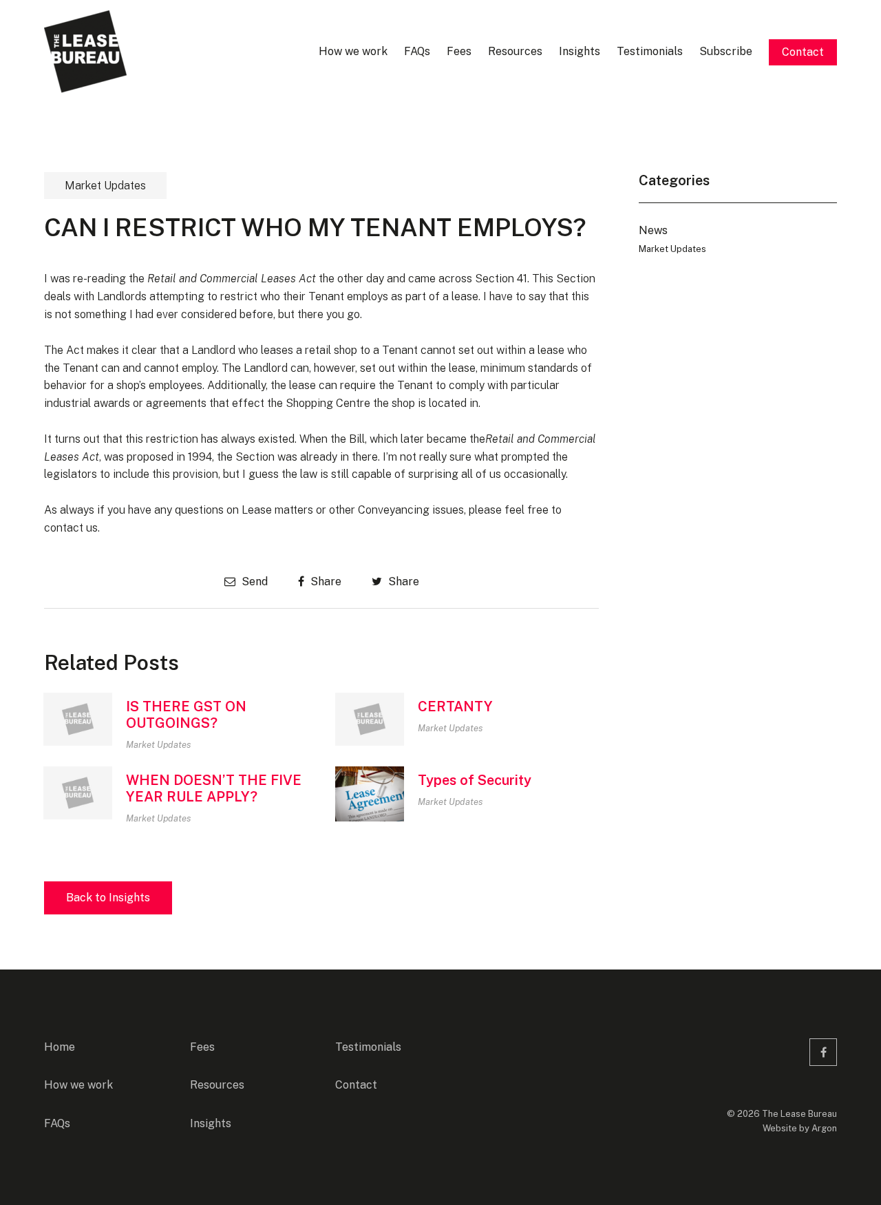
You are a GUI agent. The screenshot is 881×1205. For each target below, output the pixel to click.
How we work (353, 51)
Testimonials (650, 51)
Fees (459, 51)
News (653, 230)
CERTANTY (455, 706)
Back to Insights (108, 897)
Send (253, 581)
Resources (515, 51)
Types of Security (474, 780)
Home (59, 1047)
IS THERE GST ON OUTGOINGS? (186, 714)
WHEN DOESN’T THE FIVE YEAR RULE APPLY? (213, 788)
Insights (579, 51)
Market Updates (105, 185)
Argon (824, 1128)
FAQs (417, 51)
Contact (803, 52)
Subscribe (725, 51)
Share (324, 581)
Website (780, 1128)
